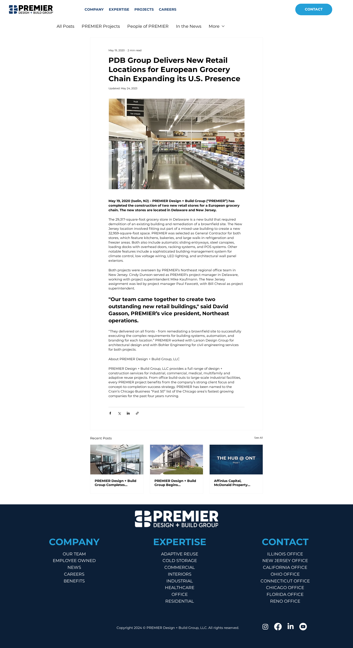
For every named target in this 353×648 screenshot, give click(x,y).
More (214, 26)
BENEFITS (74, 581)
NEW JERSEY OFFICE (285, 560)
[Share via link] (137, 413)
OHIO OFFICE (285, 574)
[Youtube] (303, 626)
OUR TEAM (74, 554)
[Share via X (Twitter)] (119, 413)
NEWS (74, 567)
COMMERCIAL (179, 567)
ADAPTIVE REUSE (179, 554)
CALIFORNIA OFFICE (285, 567)
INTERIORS (179, 574)
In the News (188, 26)
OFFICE (180, 594)
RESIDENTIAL (179, 601)
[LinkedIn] (290, 626)
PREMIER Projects (101, 26)
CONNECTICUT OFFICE (285, 581)
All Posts (65, 26)
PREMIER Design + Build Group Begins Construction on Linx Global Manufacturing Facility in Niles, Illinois (175, 483)
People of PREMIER (148, 26)
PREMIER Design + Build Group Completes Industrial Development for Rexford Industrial (115, 483)
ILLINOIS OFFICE (285, 554)
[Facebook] (278, 626)
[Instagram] (265, 626)
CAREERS (74, 574)
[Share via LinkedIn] (128, 413)
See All (258, 437)
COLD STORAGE (180, 560)
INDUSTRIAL (179, 581)
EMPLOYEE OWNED (74, 560)
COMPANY (74, 542)
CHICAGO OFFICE (285, 587)
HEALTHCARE (179, 587)
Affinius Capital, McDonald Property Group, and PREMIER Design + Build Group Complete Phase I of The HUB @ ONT (235, 483)
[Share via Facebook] (110, 413)
